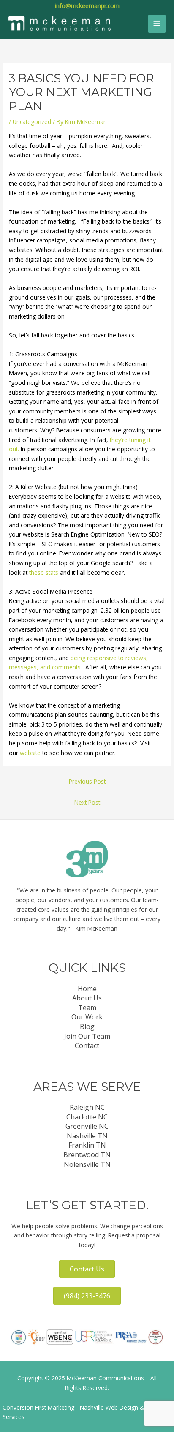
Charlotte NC (87, 1116)
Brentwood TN (87, 1154)
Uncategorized (32, 122)
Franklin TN (87, 1145)
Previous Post (87, 781)
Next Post (87, 802)
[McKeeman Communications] (59, 23)
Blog (87, 1026)
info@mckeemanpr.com (87, 6)
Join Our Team (87, 1036)
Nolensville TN (87, 1164)
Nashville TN (87, 1135)
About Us (87, 998)
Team (87, 1007)
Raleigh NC (87, 1107)
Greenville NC (87, 1126)
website (30, 753)
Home (87, 988)
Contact (87, 1045)
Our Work (87, 1016)
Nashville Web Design (109, 1407)
